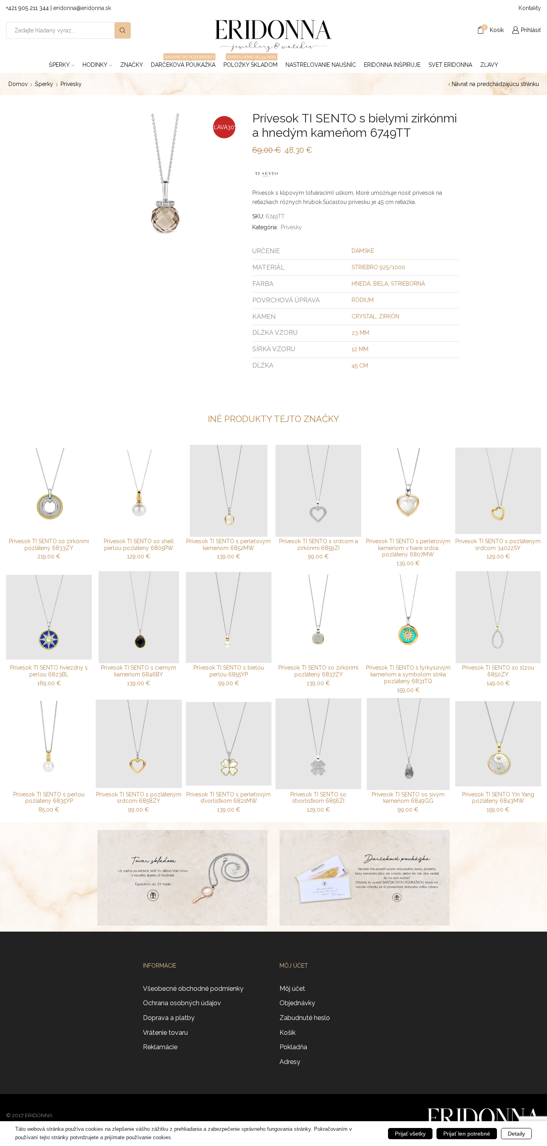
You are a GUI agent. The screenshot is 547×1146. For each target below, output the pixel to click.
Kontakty (530, 8)
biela (380, 283)
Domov (18, 84)
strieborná (408, 283)
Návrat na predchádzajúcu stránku (495, 84)
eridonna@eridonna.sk (82, 8)
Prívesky (71, 84)
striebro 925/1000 (378, 267)
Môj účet (292, 988)
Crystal (364, 316)
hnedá (361, 283)
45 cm (360, 365)
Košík (288, 1032)
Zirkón (389, 316)
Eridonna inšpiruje (392, 65)
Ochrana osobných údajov (182, 1003)
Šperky (59, 65)
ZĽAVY (489, 65)
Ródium (363, 300)
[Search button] (123, 30)
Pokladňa (293, 1047)
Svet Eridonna (450, 65)
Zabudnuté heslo (305, 1018)
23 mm (360, 333)
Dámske (363, 251)
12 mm (360, 349)
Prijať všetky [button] (410, 1133)
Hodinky (94, 65)
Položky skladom (250, 62)
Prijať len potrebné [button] (466, 1133)
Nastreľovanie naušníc (321, 65)
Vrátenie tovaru (165, 1032)
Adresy (290, 1062)
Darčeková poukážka (183, 62)
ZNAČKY (131, 65)
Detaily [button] (516, 1133)
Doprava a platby (169, 1018)
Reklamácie (160, 1047)
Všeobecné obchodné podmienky (193, 988)
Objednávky (297, 1003)
